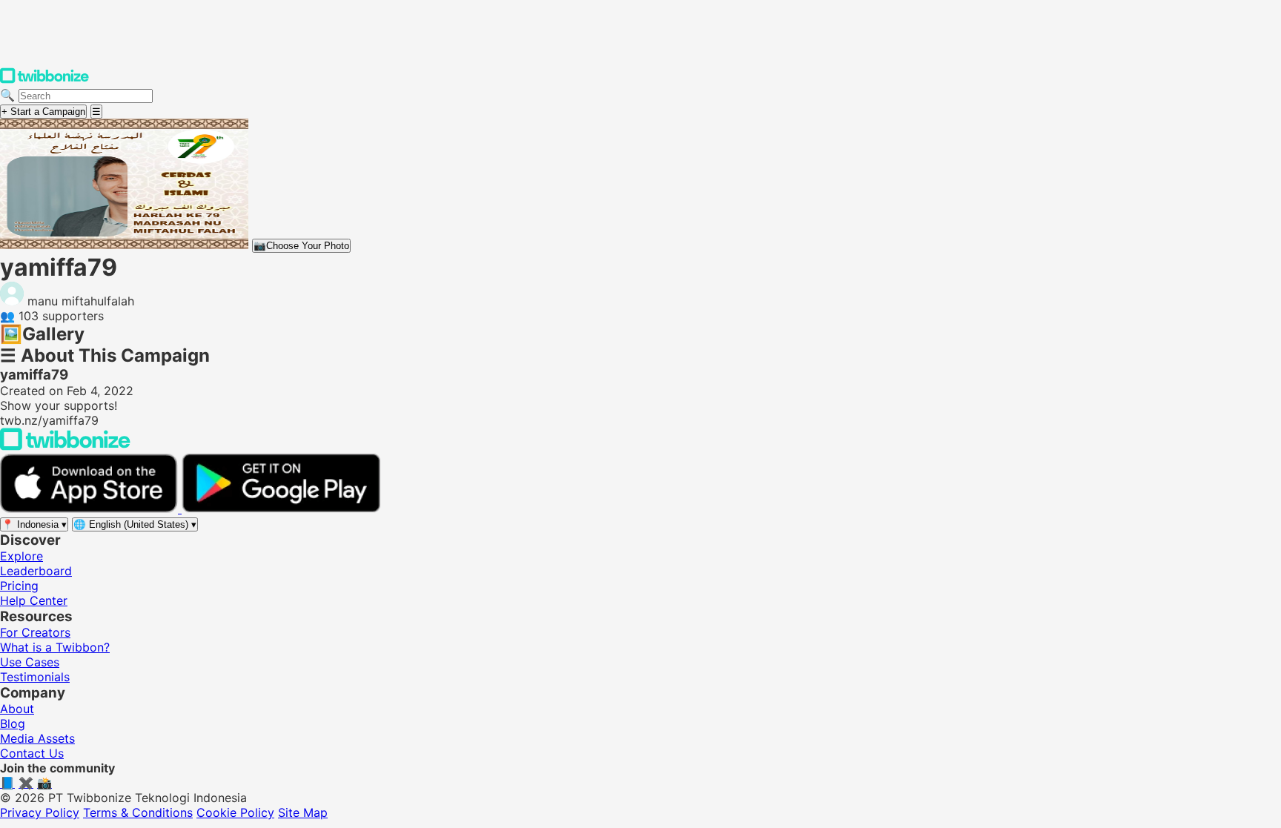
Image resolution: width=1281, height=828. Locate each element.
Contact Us (32, 753)
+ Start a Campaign (43, 111)
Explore (21, 556)
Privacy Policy (39, 812)
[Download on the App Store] (91, 508)
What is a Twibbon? (55, 647)
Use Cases (29, 662)
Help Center (33, 600)
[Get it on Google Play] (281, 508)
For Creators (35, 632)
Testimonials (35, 676)
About (17, 708)
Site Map (303, 812)
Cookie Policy (235, 812)
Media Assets (37, 738)
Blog (12, 723)
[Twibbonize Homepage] (44, 80)
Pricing (19, 585)
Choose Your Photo (301, 245)
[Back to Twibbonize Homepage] (65, 446)
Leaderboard (36, 570)
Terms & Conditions (138, 812)
